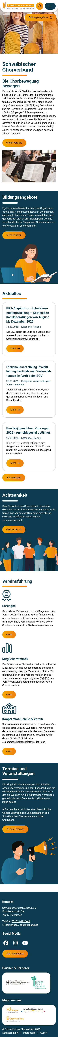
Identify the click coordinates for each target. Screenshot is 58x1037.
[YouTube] (25, 943)
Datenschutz (9, 1032)
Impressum (29, 1032)
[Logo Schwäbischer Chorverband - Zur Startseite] (18, 6)
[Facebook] (5, 943)
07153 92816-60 (21, 921)
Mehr (13, 348)
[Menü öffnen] (50, 6)
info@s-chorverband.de (24, 924)
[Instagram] (15, 943)
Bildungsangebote (38, 17)
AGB (42, 1032)
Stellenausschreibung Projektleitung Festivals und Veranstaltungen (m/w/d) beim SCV (28, 371)
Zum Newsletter (15, 953)
